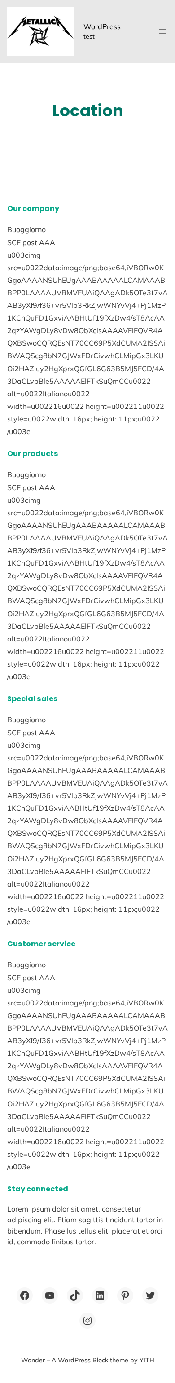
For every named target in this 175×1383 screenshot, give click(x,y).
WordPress (102, 26)
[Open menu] (162, 31)
